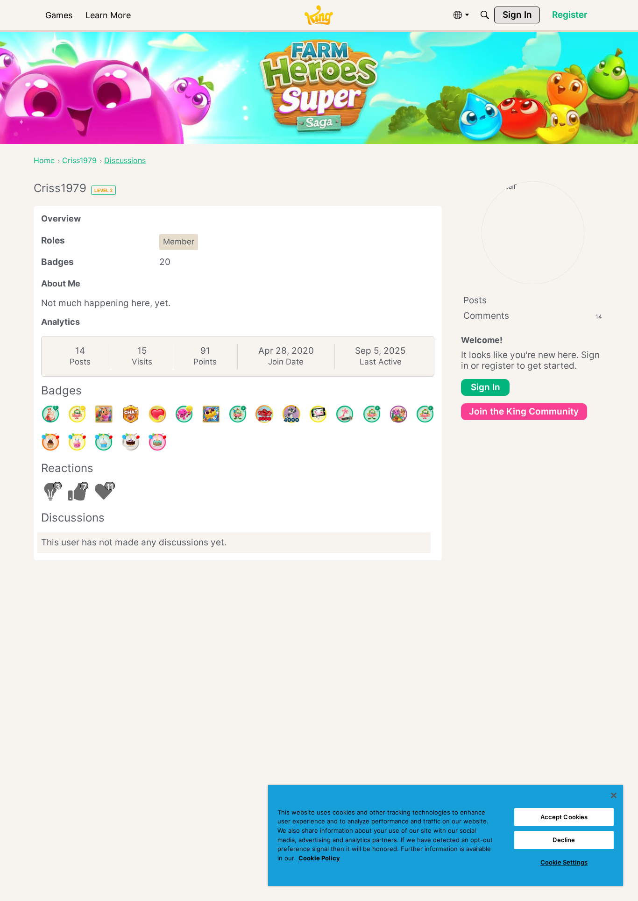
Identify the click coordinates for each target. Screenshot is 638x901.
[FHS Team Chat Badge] (131, 414)
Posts (80, 361)
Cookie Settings (564, 862)
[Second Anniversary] (77, 442)
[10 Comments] (77, 414)
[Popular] (50, 414)
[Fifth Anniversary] (131, 442)
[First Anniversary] (104, 442)
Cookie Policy (319, 858)
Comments (532, 315)
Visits (142, 361)
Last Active (381, 361)
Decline (564, 840)
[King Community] (318, 15)
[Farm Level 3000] (264, 414)
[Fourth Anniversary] (157, 442)
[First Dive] (425, 414)
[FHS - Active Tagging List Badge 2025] (211, 414)
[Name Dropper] (345, 414)
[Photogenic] (318, 414)
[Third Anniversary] (50, 442)
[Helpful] (184, 414)
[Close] (614, 795)
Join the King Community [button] (524, 411)
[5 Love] (157, 414)
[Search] (484, 15)
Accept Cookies (564, 817)
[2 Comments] (372, 414)
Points (205, 361)
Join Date (286, 361)
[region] (445, 835)
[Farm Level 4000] (291, 414)
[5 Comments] (238, 414)
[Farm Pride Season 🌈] (104, 414)
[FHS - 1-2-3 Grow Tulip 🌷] (398, 414)
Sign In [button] (485, 387)
